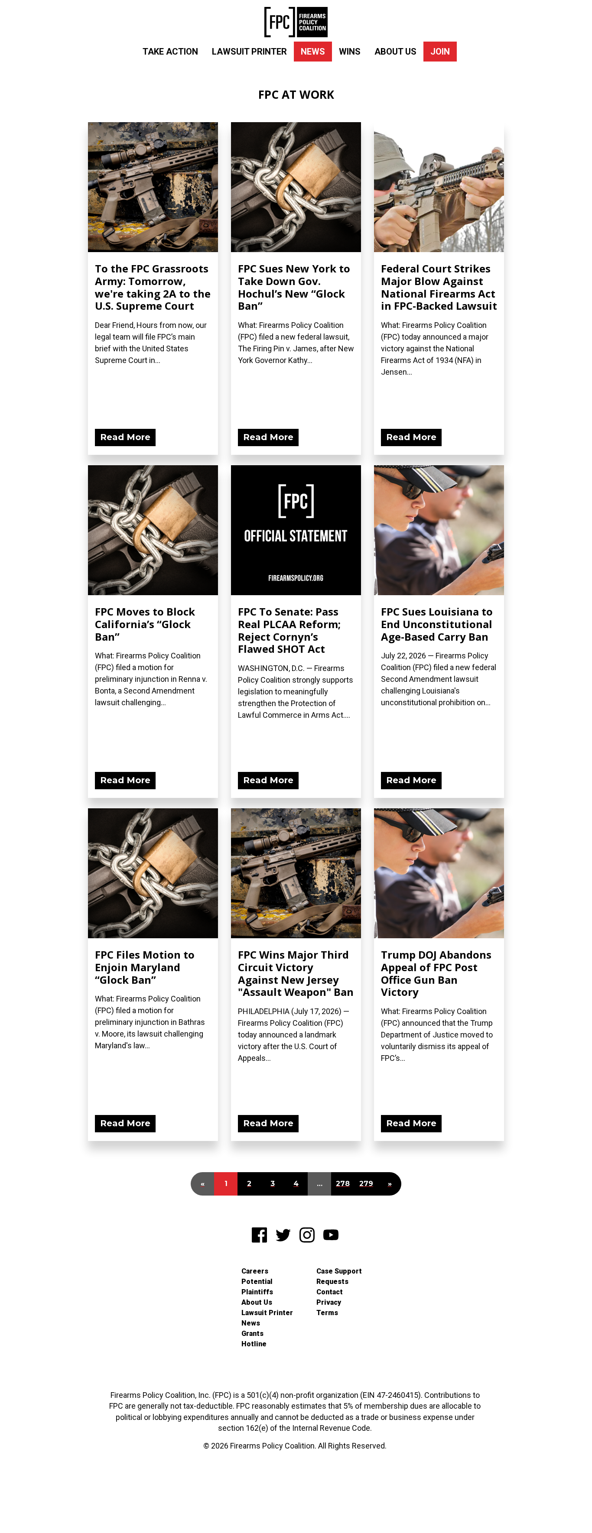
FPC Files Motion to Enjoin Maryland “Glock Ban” (145, 967)
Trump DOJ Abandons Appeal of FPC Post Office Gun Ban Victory (436, 973)
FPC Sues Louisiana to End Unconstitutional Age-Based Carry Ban (437, 624)
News (313, 51)
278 (343, 1184)
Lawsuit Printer (249, 51)
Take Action (170, 51)
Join (440, 51)
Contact (329, 1292)
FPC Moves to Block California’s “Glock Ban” (145, 624)
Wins (350, 51)
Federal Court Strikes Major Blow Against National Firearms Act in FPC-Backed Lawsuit (439, 287)
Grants (252, 1333)
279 (366, 1184)
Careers (254, 1271)
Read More (125, 437)
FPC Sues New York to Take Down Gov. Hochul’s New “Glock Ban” (294, 287)
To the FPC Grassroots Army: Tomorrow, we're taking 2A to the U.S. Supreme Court (153, 287)
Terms (327, 1313)
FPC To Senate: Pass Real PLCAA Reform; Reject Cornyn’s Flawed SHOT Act (289, 630)
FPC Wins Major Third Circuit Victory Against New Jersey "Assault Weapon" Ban (296, 973)
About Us (395, 51)
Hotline (254, 1344)
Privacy (328, 1302)
